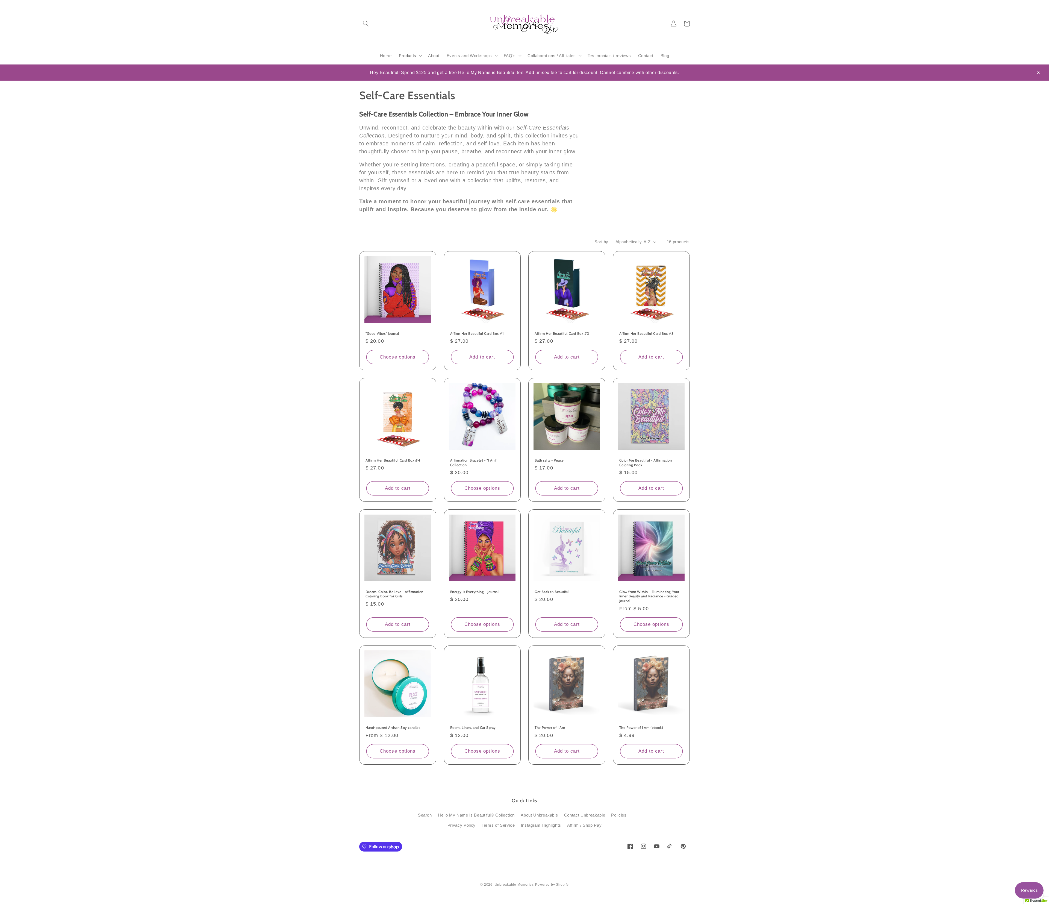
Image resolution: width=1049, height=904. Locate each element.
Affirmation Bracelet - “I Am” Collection (473, 462)
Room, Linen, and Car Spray (473, 727)
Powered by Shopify (552, 885)
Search (425, 815)
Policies (618, 815)
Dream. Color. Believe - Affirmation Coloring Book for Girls (394, 593)
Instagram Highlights (541, 825)
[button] (365, 23)
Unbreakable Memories (514, 885)
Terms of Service (498, 825)
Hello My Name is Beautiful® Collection (476, 815)
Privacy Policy (461, 825)
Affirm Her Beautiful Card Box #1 (477, 333)
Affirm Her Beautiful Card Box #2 (562, 333)
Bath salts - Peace (549, 460)
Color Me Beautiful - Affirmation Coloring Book (645, 462)
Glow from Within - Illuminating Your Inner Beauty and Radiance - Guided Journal (649, 596)
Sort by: (601, 241)
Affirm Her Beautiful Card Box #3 (646, 333)
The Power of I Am (550, 727)
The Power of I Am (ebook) (641, 727)
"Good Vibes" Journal (382, 333)
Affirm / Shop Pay (584, 825)
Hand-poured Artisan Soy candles (393, 727)
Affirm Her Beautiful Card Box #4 (393, 460)
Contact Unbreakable (584, 815)
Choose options (398, 356)
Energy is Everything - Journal (474, 591)
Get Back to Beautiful (552, 591)
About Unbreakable (539, 815)
